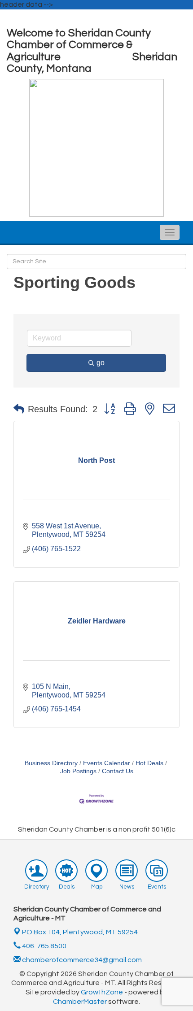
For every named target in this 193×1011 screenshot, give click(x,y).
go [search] (100, 362)
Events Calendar (106, 763)
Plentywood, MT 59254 (80, 932)
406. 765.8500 (43, 946)
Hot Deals (149, 763)
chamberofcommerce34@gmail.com (81, 959)
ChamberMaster (80, 1001)
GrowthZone (102, 992)
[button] (18, 409)
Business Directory (51, 763)
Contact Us (117, 771)
